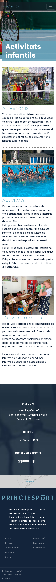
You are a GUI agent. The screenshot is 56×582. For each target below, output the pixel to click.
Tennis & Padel (12, 547)
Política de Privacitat (12, 571)
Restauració (39, 538)
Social (8, 557)
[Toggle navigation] (50, 7)
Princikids (9, 552)
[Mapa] (28, 481)
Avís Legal (7, 575)
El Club (8, 538)
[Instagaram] (53, 571)
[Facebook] (50, 571)
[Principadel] (11, 6)
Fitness (8, 543)
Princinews (38, 543)
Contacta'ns (39, 547)
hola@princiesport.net (28, 461)
